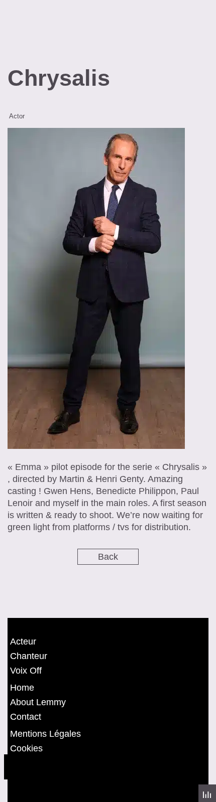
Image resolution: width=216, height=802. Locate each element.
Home (22, 688)
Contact (25, 717)
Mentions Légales (45, 734)
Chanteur (28, 656)
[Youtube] (71, 766)
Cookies (26, 748)
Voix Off (26, 671)
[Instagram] (44, 766)
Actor (17, 116)
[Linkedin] (99, 766)
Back (108, 557)
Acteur (23, 641)
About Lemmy (38, 702)
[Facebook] (16, 766)
